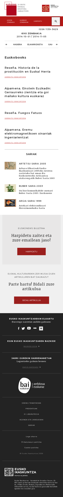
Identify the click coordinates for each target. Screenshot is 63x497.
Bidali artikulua (31, 300)
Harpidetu (38, 21)
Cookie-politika (31, 448)
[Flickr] (35, 328)
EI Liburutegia (31, 414)
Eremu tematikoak (31, 403)
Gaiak (51, 44)
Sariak (31, 425)
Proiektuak (31, 409)
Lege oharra (31, 437)
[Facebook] (18, 328)
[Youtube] (29, 328)
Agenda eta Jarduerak (31, 420)
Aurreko (24, 21)
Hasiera (17, 44)
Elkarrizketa (35, 44)
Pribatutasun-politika (31, 442)
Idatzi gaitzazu (30, 367)
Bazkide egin (30, 346)
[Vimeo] (41, 328)
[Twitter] (23, 328)
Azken (11, 21)
